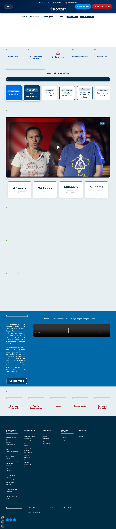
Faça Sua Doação (103, 6)
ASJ (23, 17)
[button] (2, 33)
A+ (3, 518)
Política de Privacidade (34, 512)
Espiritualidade (34, 17)
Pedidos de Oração (11, 489)
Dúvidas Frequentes (12, 501)
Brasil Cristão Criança (12, 461)
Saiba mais (16, 381)
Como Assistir (28, 441)
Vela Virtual (9, 484)
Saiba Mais (46, 438)
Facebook (27, 457)
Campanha (9, 470)
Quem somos (10, 440)
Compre (63, 437)
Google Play (46, 443)
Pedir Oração (58, 57)
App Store (46, 441)
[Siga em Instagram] (10, 519)
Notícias (8, 442)
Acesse (45, 436)
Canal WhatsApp (29, 452)
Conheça (81, 436)
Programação (28, 448)
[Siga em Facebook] (7, 519)
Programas (27, 438)
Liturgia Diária (10, 482)
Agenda (26, 450)
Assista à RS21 (10, 480)
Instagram (27, 459)
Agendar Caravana (11, 487)
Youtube (26, 445)
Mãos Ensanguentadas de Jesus (12, 452)
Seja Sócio (9, 468)
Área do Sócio (83, 6)
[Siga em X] (14, 519)
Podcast (26, 455)
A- (3, 526)
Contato (59, 17)
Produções (48, 17)
